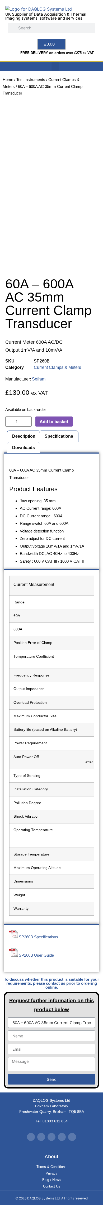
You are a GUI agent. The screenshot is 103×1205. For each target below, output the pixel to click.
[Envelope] (72, 1137)
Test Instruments (30, 79)
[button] (55, 66)
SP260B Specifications (38, 937)
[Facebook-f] (41, 1137)
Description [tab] (23, 436)
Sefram (38, 379)
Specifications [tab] (59, 436)
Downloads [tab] (23, 447)
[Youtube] (51, 1137)
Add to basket (54, 421)
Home (8, 79)
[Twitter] (31, 1137)
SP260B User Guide (36, 955)
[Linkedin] (62, 1137)
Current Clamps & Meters (57, 367)
